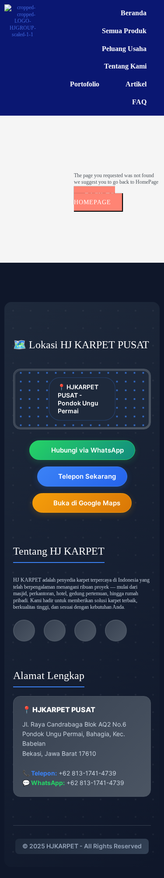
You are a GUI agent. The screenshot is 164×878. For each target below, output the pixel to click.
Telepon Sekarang (87, 476)
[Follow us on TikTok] (24, 630)
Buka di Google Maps (86, 503)
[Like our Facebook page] (85, 630)
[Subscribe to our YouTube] (116, 630)
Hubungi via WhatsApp (87, 450)
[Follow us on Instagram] (55, 630)
